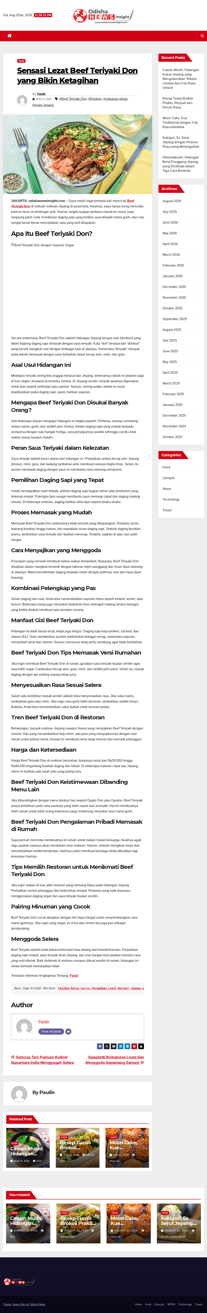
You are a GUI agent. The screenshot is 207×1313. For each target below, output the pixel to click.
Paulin (41, 94)
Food (21, 61)
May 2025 (170, 362)
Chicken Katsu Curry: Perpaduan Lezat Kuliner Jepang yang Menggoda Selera (116, 988)
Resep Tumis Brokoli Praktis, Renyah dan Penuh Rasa (178, 103)
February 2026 (173, 265)
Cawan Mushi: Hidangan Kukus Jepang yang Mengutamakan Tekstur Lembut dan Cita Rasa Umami (181, 78)
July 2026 (170, 211)
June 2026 (170, 222)
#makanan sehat (115, 99)
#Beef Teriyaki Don (73, 99)
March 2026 (171, 254)
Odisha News (37, 1304)
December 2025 (174, 287)
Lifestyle (169, 478)
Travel (167, 510)
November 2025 (174, 297)
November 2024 (174, 426)
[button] (202, 36)
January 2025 (173, 405)
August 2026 (172, 201)
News (167, 488)
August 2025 (172, 329)
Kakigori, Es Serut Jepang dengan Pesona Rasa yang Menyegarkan (181, 142)
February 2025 (173, 394)
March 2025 (171, 383)
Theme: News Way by (16, 1304)
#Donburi (95, 99)
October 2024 (172, 437)
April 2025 (170, 372)
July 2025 (170, 340)
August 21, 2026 (76, 1230)
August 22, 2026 (26, 1230)
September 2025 (175, 319)
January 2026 (173, 276)
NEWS (171, 1304)
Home (138, 1304)
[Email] (68, 1032)
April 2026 (170, 244)
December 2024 (174, 415)
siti (38, 1161)
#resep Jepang (43, 105)
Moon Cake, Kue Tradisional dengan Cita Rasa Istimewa (180, 122)
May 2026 (170, 233)
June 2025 (170, 351)
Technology (171, 499)
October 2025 (172, 308)
